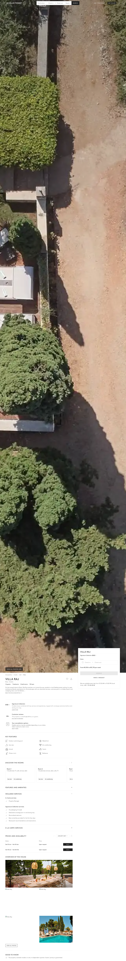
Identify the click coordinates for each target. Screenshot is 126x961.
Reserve (99, 673)
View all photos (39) (14, 669)
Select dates (15, 728)
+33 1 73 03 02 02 (99, 3)
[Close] (3, 3)
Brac (24, 674)
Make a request (99, 677)
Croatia (15, 674)
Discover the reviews (17, 718)
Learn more (15, 709)
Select (68, 844)
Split (20, 674)
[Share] (71, 679)
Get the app (111, 3)
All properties (8, 674)
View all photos (11, 945)
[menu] (119, 3)
